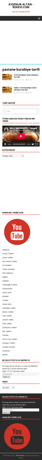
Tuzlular (5, 300)
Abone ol (6, 377)
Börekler (5, 296)
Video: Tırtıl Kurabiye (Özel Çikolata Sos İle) (25, 89)
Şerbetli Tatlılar (8, 320)
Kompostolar (7, 289)
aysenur (29, 92)
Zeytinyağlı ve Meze (9, 285)
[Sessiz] (33, 144)
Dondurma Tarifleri (9, 327)
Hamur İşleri (6, 292)
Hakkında (5, 250)
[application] (21, 136)
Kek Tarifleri (6, 331)
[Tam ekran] (36, 144)
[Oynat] (5, 144)
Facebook (6, 351)
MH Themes (20, 456)
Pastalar (5, 335)
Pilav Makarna (7, 273)
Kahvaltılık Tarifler (9, 308)
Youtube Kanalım (8, 347)
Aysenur (30, 80)
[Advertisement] (21, 43)
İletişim (5, 354)
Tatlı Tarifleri (7, 316)
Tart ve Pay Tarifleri (9, 339)
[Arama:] (21, 111)
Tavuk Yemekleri (8, 269)
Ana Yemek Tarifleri (9, 261)
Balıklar (5, 277)
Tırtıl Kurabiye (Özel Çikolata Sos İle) (26, 76)
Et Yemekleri (7, 265)
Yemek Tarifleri (8, 253)
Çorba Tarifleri (7, 257)
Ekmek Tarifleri (8, 312)
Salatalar (5, 281)
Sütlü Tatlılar (7, 323)
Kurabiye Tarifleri (8, 343)
